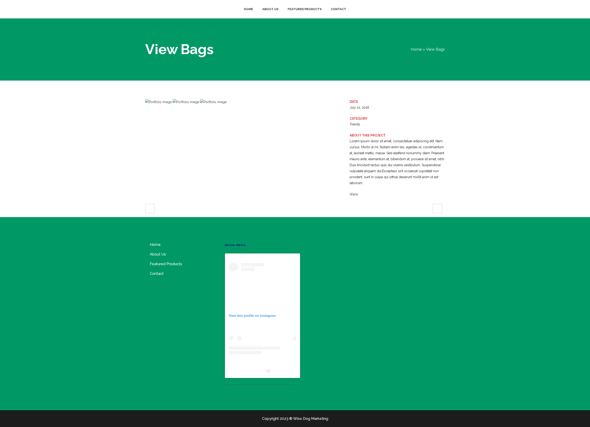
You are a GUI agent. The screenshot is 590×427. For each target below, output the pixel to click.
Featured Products (166, 264)
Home (416, 49)
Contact (157, 273)
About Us (158, 254)
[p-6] (159, 102)
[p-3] (213, 102)
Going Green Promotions (247, 370)
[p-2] (186, 102)
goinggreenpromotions (286, 370)
